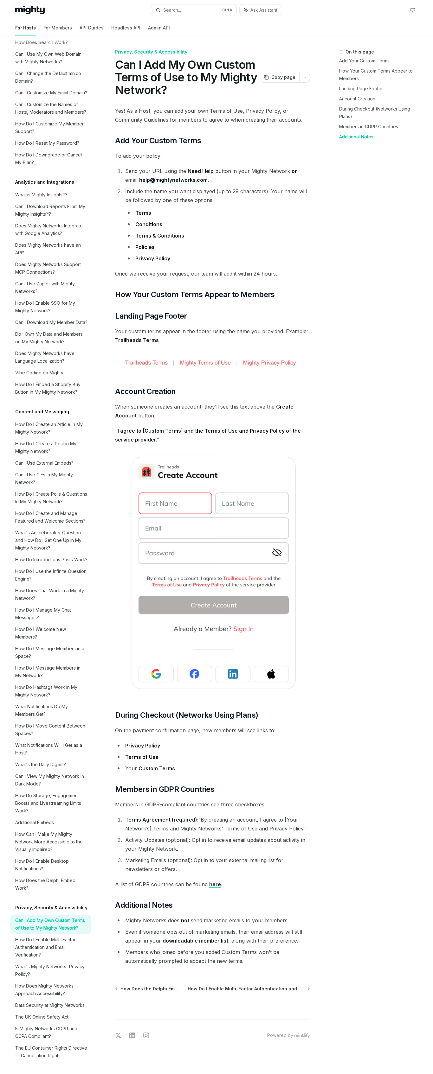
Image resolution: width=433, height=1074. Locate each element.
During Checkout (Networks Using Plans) (374, 112)
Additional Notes (356, 136)
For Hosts (25, 27)
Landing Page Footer (361, 88)
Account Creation (357, 98)
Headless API (125, 27)
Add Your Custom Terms (364, 60)
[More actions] (304, 77)
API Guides (92, 27)
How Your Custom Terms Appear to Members (376, 74)
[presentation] (55, 554)
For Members (57, 27)
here (215, 884)
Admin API (159, 27)
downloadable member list (195, 940)
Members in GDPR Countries (368, 126)
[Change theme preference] (413, 10)
